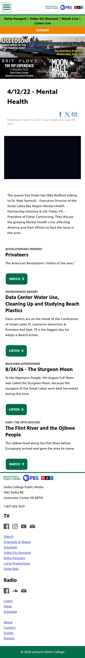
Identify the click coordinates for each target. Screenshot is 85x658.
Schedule (10, 547)
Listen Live (42, 23)
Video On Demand (44, 19)
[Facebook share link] (60, 114)
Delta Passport (15, 19)
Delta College (55, 652)
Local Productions (17, 563)
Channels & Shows (17, 542)
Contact (9, 628)
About (8, 622)
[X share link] (67, 114)
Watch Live (69, 19)
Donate (9, 638)
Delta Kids (11, 569)
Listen (14, 351)
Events (9, 633)
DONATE (42, 30)
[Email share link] (74, 114)
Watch (14, 279)
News (8, 606)
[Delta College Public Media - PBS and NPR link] (64, 7)
